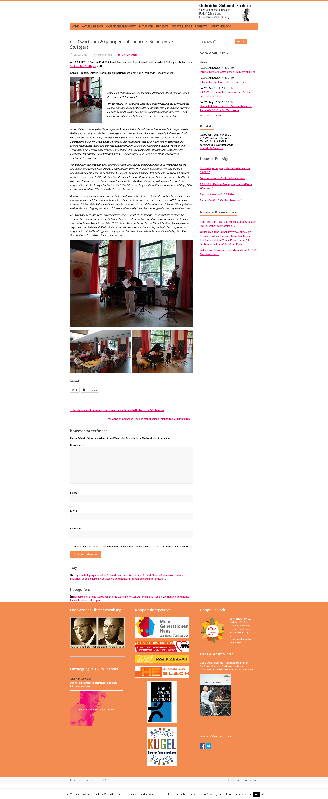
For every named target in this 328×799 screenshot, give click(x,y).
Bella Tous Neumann (212, 250)
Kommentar (78, 444)
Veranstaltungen (90, 600)
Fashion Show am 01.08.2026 (217, 194)
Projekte (162, 26)
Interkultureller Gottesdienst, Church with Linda (227, 71)
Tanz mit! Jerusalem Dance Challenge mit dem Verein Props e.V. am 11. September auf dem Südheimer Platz (225, 240)
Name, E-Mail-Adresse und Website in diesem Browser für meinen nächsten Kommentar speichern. (131, 546)
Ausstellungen (182, 26)
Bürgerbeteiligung (83, 575)
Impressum (234, 780)
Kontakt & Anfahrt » (211, 148)
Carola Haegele (104, 54)
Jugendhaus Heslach (127, 578)
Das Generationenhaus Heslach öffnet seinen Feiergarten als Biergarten (150, 418)
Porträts (201, 26)
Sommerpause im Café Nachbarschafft (222, 178)
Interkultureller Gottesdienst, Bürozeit (222, 81)
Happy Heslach (221, 26)
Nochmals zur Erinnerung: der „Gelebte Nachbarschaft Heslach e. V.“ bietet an (117, 410)
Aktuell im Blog (92, 26)
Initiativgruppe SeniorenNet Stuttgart (92, 578)
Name (74, 492)
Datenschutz (251, 780)
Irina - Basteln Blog (211, 221)
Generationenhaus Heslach (167, 575)
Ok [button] (256, 794)
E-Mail (75, 510)
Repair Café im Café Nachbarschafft (221, 200)
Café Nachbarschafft (121, 26)
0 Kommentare (129, 54)
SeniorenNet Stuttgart (83, 66)
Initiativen (146, 26)
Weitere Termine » (210, 115)
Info (263, 794)
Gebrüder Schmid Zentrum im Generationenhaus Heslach (130, 596)
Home (75, 26)
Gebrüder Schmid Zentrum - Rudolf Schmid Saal (123, 575)
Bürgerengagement (84, 596)
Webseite (75, 528)
